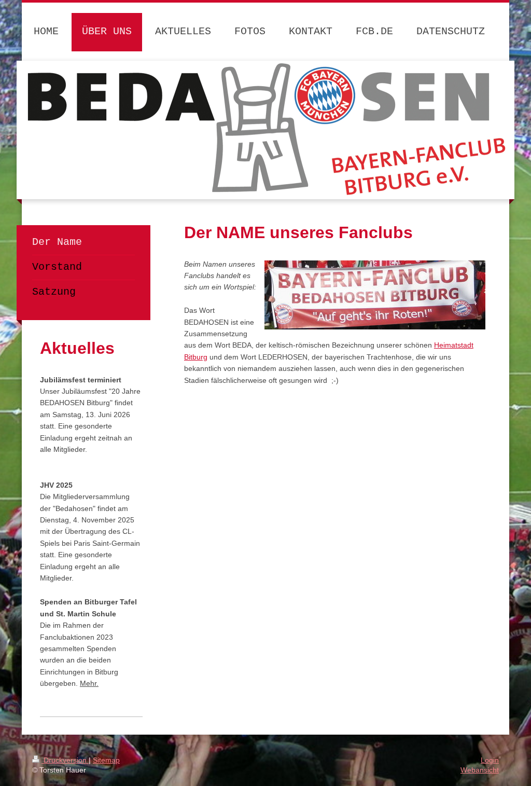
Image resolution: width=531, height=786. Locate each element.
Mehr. (89, 683)
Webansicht (479, 770)
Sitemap (106, 760)
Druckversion (65, 760)
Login (490, 760)
